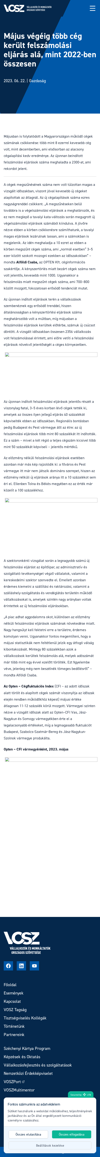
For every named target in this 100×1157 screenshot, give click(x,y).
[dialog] (50, 1125)
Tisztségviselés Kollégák (25, 1017)
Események (13, 993)
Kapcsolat (12, 1001)
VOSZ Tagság (15, 1009)
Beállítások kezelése (50, 1145)
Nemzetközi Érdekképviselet (28, 1073)
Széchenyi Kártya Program (27, 1048)
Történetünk (14, 1026)
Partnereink (14, 1034)
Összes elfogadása (71, 1134)
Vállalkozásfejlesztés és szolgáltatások (38, 1065)
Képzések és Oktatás (22, 1056)
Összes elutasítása (28, 1134)
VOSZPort (12, 1081)
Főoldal (10, 984)
